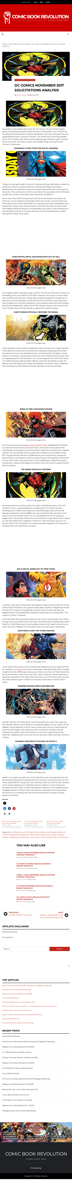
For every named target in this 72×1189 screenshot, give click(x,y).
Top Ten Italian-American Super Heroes (16, 1010)
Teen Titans (35, 837)
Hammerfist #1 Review (10, 1019)
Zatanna (64, 837)
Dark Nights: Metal (54, 832)
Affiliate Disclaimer (9, 932)
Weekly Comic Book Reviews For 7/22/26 (18, 1105)
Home (35, 2)
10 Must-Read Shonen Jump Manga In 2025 (18, 1002)
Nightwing (14, 837)
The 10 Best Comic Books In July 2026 (17, 1100)
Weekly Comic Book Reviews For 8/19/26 (17, 994)
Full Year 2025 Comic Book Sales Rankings (18, 1023)
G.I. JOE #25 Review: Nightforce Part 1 (17, 1052)
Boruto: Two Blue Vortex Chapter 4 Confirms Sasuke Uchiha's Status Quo (29, 1006)
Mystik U (6, 837)
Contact (47, 2)
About (41, 2)
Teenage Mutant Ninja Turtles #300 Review (19, 1111)
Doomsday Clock (43, 835)
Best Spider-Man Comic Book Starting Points (20, 1089)
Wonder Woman (53, 837)
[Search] (68, 34)
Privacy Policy (7, 937)
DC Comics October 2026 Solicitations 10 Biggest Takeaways (26, 1079)
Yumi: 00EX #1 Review (10, 1073)
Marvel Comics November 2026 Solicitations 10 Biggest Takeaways (27, 985)
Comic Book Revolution (36, 1154)
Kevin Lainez (22, 95)
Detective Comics (27, 835)
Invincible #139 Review (10, 998)
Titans (42, 837)
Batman (10, 832)
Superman (24, 837)
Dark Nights (41, 832)
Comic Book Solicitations (24, 80)
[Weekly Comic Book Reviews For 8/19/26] (12, 1132)
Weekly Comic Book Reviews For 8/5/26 (18, 1084)
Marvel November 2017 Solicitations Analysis (51, 915)
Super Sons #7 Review (20, 913)
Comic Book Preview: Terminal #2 (15, 1095)
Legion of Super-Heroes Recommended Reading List (22, 1014)
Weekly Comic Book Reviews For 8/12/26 (18, 1063)
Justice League (57, 835)
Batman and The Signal (25, 832)
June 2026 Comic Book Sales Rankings (16, 990)
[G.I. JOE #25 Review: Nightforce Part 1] (36, 1132)
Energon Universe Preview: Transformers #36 (20, 1057)
